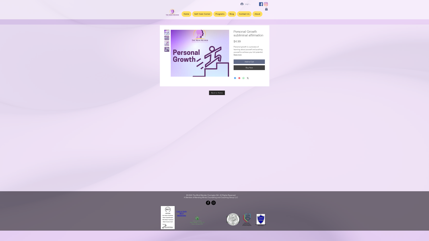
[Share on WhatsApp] (243, 78)
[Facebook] (261, 4)
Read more (238, 55)
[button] (266, 8)
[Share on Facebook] (235, 78)
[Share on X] (247, 78)
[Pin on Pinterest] (239, 78)
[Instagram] (266, 4)
